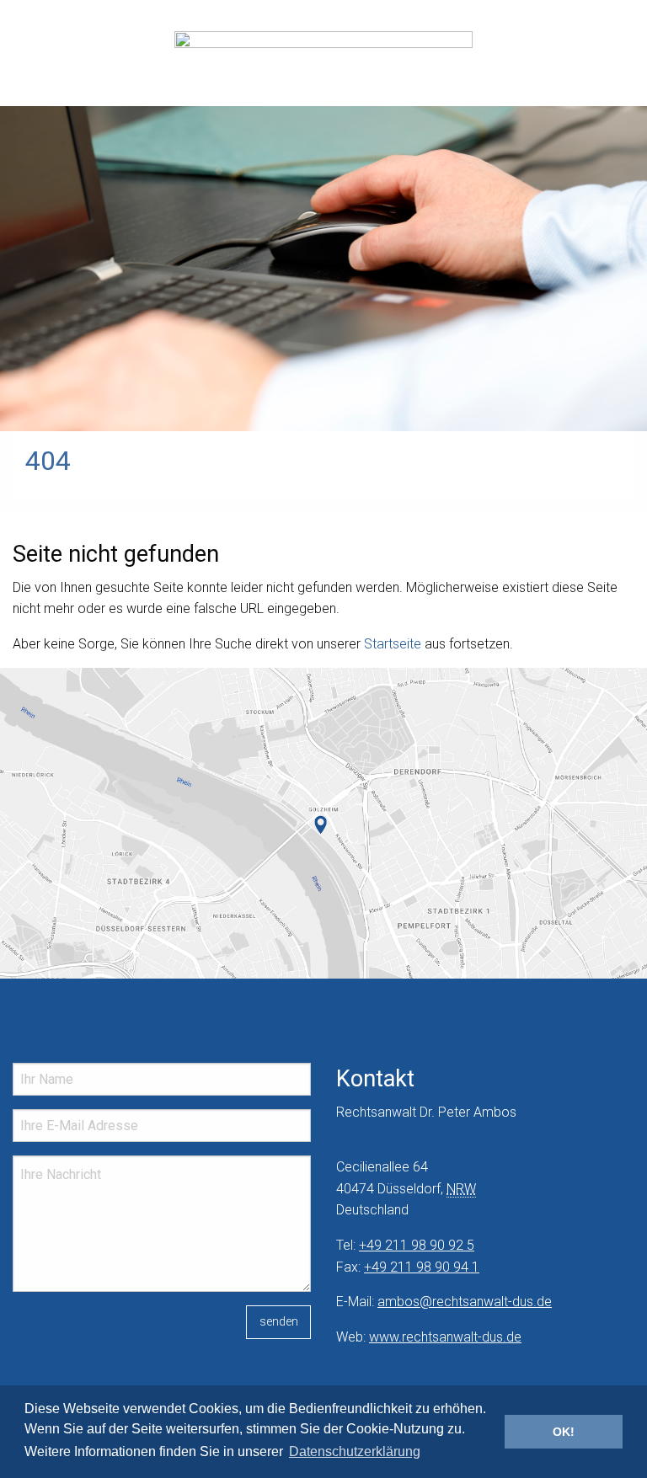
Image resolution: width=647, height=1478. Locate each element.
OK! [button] (564, 1431)
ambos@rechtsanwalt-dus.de (464, 1302)
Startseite (392, 644)
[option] (323, 215)
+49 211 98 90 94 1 (421, 1267)
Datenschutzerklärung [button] (354, 1451)
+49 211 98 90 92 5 (416, 1245)
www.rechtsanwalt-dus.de (445, 1337)
